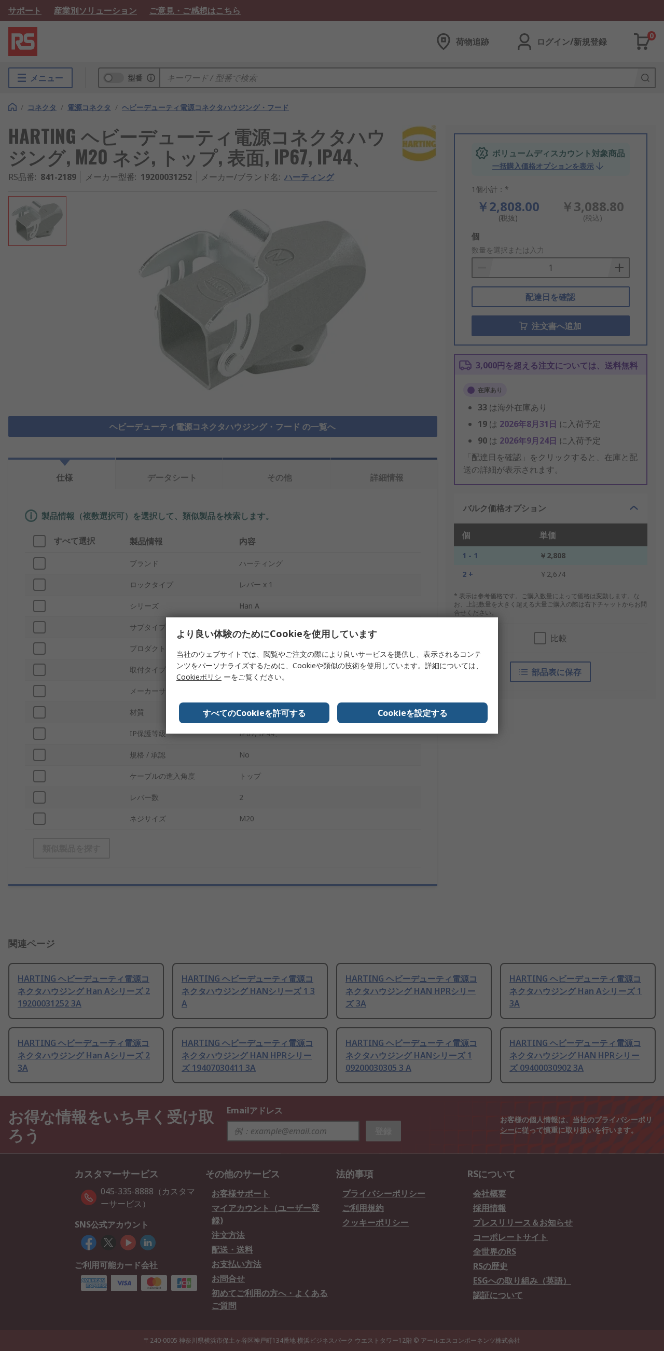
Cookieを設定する (413, 713)
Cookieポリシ (199, 677)
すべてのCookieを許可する (254, 713)
